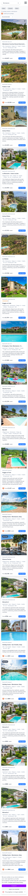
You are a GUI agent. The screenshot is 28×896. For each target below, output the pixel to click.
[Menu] (25, 3)
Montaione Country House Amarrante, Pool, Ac (13, 44)
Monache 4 (5, 770)
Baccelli (4, 430)
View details (22, 58)
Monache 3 (5, 727)
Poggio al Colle (6, 303)
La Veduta (5, 259)
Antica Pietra (6, 131)
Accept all (14, 885)
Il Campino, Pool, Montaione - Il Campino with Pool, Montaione (11, 346)
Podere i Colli (6, 86)
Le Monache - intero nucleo (10, 173)
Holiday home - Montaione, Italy (12, 516)
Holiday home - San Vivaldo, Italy (12, 645)
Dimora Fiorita (6, 559)
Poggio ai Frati (6, 472)
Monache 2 (5, 602)
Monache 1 (5, 812)
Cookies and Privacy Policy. (15, 882)
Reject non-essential (14, 889)
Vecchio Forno (6, 388)
